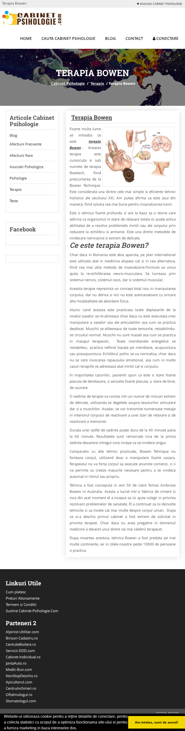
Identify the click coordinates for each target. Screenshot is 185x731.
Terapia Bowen (91, 117)
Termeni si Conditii (21, 604)
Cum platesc (16, 591)
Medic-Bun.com (19, 669)
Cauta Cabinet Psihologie (68, 38)
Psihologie (18, 178)
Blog (110, 38)
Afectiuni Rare (21, 155)
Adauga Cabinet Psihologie (160, 4)
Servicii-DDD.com (20, 650)
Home (26, 38)
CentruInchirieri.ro (21, 688)
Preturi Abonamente (23, 598)
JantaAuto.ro (16, 663)
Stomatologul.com (21, 700)
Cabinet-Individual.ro (23, 656)
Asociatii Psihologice (26, 166)
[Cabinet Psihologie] (34, 17)
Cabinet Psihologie (68, 83)
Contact (134, 38)
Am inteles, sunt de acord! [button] (156, 722)
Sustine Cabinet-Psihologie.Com (32, 610)
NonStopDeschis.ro (22, 675)
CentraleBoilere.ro (21, 644)
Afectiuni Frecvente (25, 144)
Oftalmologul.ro (19, 694)
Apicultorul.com (19, 682)
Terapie (97, 83)
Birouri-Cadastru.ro (22, 638)
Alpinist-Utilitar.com (22, 631)
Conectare (166, 38)
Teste (14, 200)
